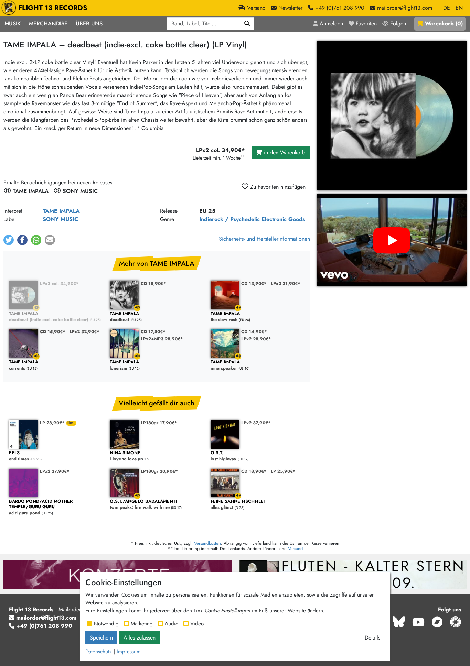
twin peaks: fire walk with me (143, 505)
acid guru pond (41, 507)
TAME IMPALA (61, 211)
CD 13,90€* (254, 283)
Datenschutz (98, 651)
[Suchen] (247, 23)
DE (446, 8)
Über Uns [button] (89, 24)
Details (372, 638)
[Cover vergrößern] (392, 115)
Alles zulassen (140, 638)
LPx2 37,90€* (256, 422)
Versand (295, 548)
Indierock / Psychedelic (229, 219)
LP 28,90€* (53, 422)
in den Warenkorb (283, 152)
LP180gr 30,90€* (159, 471)
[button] (8, 240)
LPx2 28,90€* (256, 339)
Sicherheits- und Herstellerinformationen (264, 239)
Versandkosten (207, 543)
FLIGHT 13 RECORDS (52, 8)
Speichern (101, 638)
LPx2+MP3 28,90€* (162, 339)
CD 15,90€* (52, 331)
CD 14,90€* (254, 331)
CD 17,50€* (153, 331)
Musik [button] (12, 24)
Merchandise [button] (48, 24)
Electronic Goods (283, 219)
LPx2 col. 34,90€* (59, 283)
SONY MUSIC (60, 219)
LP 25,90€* (283, 471)
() (444, 24)
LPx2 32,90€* (84, 331)
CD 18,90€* (153, 283)
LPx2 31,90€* (285, 283)
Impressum (129, 651)
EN (459, 8)
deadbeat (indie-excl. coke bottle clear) (48, 317)
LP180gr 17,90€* (159, 422)
